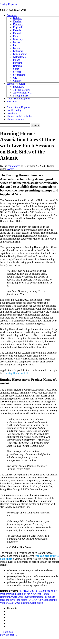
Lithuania (18, 51)
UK (15, 77)
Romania (17, 65)
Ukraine (17, 80)
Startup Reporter (8, 4)
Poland (16, 59)
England (17, 27)
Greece (16, 42)
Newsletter (12, 101)
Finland (17, 33)
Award (10, 169)
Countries (12, 15)
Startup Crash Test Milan (19, 116)
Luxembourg (20, 54)
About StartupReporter (18, 98)
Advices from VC (22, 92)
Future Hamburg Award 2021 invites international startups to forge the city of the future (27, 596)
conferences (14, 166)
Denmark (18, 24)
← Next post (6, 631)
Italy (15, 45)
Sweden (17, 71)
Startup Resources (16, 83)
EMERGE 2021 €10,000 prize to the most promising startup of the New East (28, 592)
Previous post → (8, 634)
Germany (18, 39)
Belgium (17, 18)
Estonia (17, 30)
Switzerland (19, 74)
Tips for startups (21, 89)
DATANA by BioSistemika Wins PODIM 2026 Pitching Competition (28, 601)
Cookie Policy (14, 110)
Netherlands (19, 57)
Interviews (18, 86)
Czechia (17, 21)
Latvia (16, 48)
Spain (16, 68)
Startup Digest (20, 95)
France (16, 36)
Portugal (17, 62)
